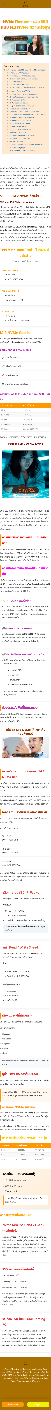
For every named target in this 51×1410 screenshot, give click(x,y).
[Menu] (3, 4)
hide (16, 66)
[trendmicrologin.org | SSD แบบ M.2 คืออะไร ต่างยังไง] (25, 4)
